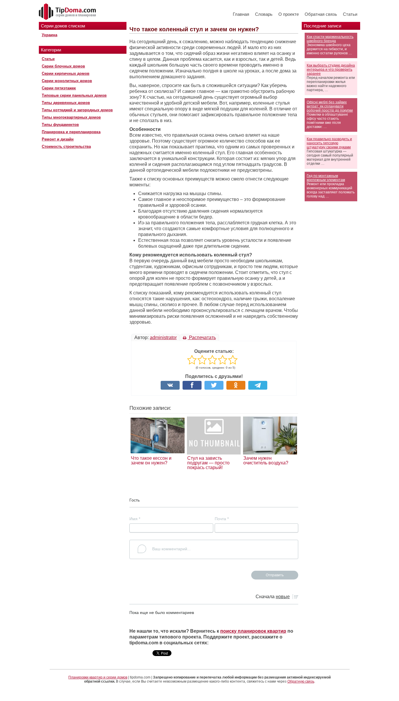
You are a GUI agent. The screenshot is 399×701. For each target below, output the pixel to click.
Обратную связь (300, 681)
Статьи (350, 14)
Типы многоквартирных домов (71, 117)
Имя (134, 518)
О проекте (288, 14)
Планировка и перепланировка (71, 132)
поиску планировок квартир (253, 631)
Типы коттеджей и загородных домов (77, 110)
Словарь (264, 14)
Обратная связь (321, 14)
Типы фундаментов (60, 124)
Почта (222, 518)
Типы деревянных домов (66, 102)
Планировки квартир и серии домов (97, 677)
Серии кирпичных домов (65, 73)
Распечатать (202, 337)
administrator (163, 337)
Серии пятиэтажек (59, 88)
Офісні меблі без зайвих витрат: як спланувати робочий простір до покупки (330, 106)
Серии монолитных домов (67, 81)
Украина (49, 35)
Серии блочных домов (63, 66)
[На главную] (68, 12)
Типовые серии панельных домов (74, 95)
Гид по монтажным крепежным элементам (326, 178)
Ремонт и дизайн (58, 139)
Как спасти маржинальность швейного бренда (330, 39)
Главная (241, 14)
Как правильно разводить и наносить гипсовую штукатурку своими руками (329, 143)
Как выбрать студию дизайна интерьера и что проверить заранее (331, 69)
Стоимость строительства (66, 146)
